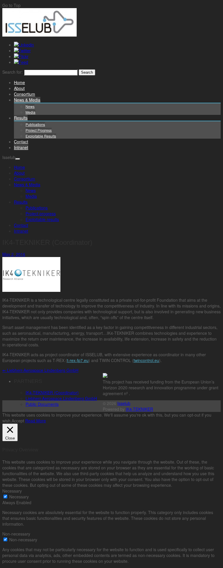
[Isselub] (39, 35)
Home (19, 82)
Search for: (12, 72)
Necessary (19, 497)
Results (21, 118)
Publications (35, 124)
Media (30, 112)
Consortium (24, 94)
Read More (35, 421)
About (19, 88)
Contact (21, 141)
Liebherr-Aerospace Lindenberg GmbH (40, 370)
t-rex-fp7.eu (78, 360)
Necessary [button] (12, 491)
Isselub (123, 403)
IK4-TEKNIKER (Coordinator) (52, 392)
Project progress (39, 130)
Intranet (21, 147)
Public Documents (42, 404)
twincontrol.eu (146, 360)
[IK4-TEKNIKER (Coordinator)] (31, 290)
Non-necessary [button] (16, 534)
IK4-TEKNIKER (139, 409)
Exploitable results (41, 135)
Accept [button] (18, 421)
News (30, 106)
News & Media (27, 100)
